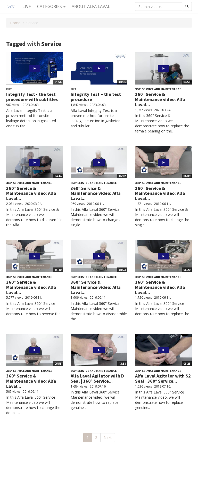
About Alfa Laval (91, 6)
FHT (9, 89)
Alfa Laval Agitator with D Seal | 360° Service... (97, 378)
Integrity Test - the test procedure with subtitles (32, 96)
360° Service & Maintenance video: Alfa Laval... (160, 99)
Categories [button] (50, 6)
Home (15, 22)
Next (108, 437)
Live (26, 6)
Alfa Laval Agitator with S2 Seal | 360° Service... (163, 378)
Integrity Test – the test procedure (96, 96)
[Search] (187, 6)
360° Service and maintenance (158, 89)
